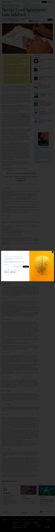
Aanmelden (26, 266)
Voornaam (6, 264)
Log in (7, 275)
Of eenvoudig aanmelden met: (10, 269)
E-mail (14, 264)
